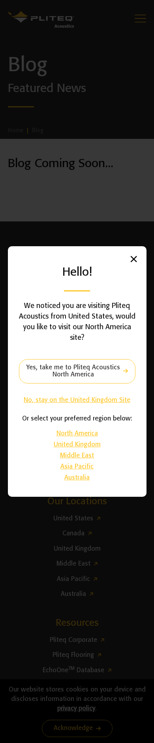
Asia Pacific (77, 466)
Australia (77, 477)
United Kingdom (77, 444)
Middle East (77, 455)
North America (77, 433)
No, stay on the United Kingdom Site (77, 400)
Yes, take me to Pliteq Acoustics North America (73, 371)
